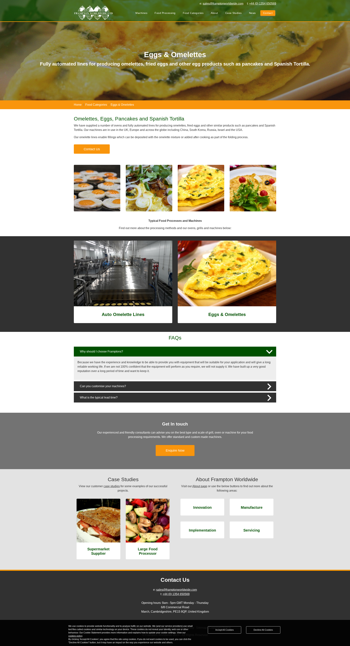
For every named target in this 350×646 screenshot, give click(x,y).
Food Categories (193, 12)
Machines (141, 12)
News (252, 12)
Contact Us (92, 149)
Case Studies (233, 12)
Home (78, 104)
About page (199, 486)
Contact (268, 12)
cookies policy (75, 636)
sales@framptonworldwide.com (176, 589)
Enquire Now (175, 450)
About (214, 12)
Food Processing (165, 12)
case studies (112, 486)
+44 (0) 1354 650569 (176, 594)
